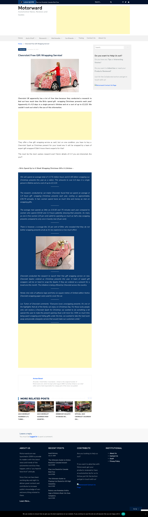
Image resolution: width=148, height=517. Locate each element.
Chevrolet (22, 49)
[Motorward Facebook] (123, 2)
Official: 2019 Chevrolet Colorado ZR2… (64, 416)
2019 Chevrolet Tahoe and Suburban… (83, 415)
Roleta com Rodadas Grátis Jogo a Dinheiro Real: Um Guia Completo (59, 493)
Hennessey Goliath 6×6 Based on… (44, 415)
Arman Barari (38, 378)
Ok (123, 514)
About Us (102, 38)
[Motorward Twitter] (125, 2)
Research (43, 38)
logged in (33, 436)
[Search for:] (101, 2)
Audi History (53, 453)
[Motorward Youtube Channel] (128, 2)
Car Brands (69, 38)
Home (20, 38)
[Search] (111, 2)
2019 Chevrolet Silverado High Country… (24, 416)
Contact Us (91, 38)
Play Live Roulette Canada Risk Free (47, 2)
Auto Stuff (30, 38)
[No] (145, 514)
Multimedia (55, 38)
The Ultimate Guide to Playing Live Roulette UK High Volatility (59, 481)
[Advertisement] (93, 20)
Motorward (30, 8)
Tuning (81, 38)
